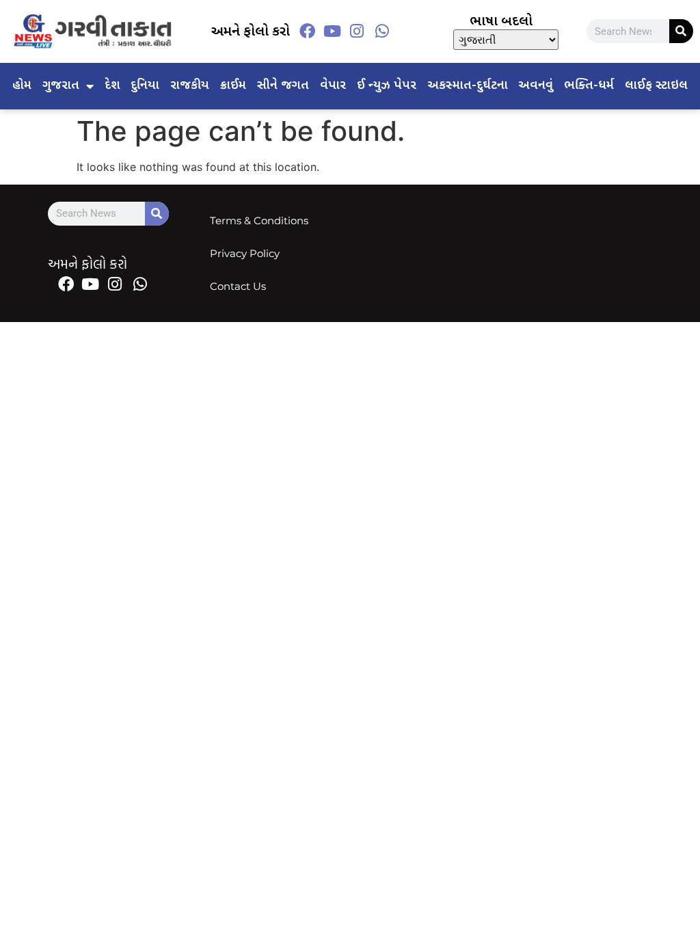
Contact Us (238, 286)
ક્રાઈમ (233, 86)
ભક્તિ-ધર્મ (589, 86)
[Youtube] (332, 31)
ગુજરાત (60, 86)
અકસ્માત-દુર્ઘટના (467, 86)
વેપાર (333, 86)
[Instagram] (357, 31)
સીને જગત (283, 86)
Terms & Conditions (259, 220)
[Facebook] (308, 31)
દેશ (112, 86)
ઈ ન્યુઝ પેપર (386, 86)
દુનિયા (145, 86)
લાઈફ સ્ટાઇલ (656, 86)
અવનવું (535, 86)
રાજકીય (189, 86)
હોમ (21, 86)
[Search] (681, 31)
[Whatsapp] (381, 31)
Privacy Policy (245, 253)
